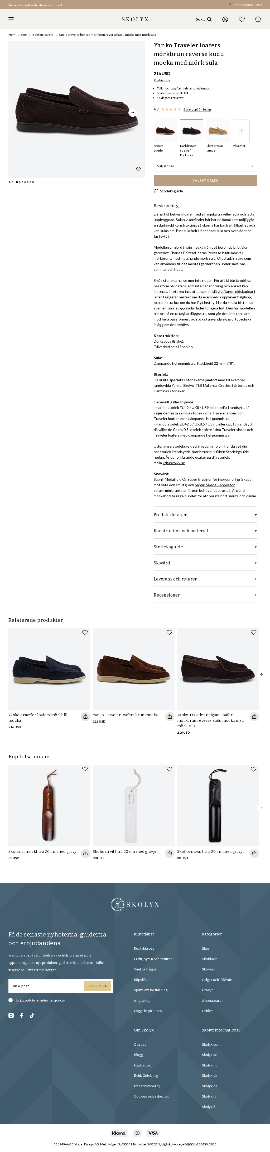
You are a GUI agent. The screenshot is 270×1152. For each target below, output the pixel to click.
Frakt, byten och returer (153, 959)
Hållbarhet (142, 1065)
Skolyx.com (211, 1044)
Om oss (140, 1044)
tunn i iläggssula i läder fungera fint (196, 308)
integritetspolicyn (52, 1000)
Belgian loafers (43, 35)
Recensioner (167, 595)
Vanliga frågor (145, 969)
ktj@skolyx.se (174, 462)
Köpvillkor (142, 980)
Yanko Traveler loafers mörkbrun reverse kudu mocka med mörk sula (107, 35)
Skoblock (209, 959)
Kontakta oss (144, 948)
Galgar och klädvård (218, 980)
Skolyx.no (210, 1065)
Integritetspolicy (147, 1086)
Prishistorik (162, 80)
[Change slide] (17, 182)
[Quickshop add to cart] (85, 716)
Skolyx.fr (209, 1096)
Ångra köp (142, 1001)
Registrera (98, 986)
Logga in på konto (148, 1011)
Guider (207, 1011)
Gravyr (207, 990)
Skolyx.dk (209, 1076)
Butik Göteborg (146, 1076)
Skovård (208, 969)
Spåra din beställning (150, 990)
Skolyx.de (210, 1086)
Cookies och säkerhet (151, 1096)
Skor (24, 35)
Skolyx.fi (208, 1107)
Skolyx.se (209, 1055)
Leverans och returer (175, 579)
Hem (12, 35)
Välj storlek (165, 166)
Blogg (138, 1055)
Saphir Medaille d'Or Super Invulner (183, 479)
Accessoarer (212, 1001)
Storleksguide (171, 191)
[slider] (76, 109)
